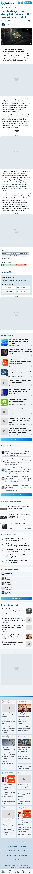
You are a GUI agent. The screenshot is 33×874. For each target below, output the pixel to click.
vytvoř (18, 282)
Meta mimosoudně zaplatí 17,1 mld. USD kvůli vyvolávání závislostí (19, 391)
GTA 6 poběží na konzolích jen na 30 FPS (8, 762)
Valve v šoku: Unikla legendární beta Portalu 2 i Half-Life (8, 721)
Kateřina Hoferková (11, 25)
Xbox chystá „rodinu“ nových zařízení (7, 819)
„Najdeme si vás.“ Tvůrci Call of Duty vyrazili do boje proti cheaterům (24, 728)
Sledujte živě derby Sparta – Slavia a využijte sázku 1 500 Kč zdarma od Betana (19, 361)
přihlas (28, 280)
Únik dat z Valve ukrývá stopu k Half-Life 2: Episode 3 (12, 643)
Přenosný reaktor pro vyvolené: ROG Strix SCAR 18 (19, 381)
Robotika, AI (15, 7)
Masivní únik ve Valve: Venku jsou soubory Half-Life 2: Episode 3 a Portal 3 (13, 627)
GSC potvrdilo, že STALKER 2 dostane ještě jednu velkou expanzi (24, 766)
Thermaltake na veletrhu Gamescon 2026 (17, 410)
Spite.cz (4, 615)
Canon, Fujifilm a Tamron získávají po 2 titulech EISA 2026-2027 (24, 829)
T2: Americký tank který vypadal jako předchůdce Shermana (24, 801)
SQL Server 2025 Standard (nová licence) (8, 748)
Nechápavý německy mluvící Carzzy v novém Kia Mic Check (8, 801)
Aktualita (8, 7)
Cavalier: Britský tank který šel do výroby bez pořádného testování (24, 786)
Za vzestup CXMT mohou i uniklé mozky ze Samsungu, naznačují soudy (20, 372)
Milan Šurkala (12, 345)
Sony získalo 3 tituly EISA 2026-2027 (24, 835)
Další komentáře (16, 495)
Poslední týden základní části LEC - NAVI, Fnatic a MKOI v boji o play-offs (8, 794)
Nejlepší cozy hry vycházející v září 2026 (8, 824)
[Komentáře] (29, 21)
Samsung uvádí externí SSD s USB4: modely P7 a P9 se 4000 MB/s (19, 420)
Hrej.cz (4, 638)
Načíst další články (16, 439)
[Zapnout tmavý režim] (22, 2)
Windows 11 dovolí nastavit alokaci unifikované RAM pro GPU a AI (18, 341)
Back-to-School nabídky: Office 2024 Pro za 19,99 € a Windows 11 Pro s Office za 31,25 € (19, 430)
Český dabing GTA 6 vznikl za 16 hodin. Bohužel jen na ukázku (12, 636)
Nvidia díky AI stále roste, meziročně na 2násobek (17, 400)
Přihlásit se (28, 2)
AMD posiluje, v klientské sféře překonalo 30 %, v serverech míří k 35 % (20, 351)
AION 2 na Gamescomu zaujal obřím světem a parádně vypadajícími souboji (14, 611)
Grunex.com (5, 622)
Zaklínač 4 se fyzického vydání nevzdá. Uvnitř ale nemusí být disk (13, 619)
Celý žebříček (16, 598)
